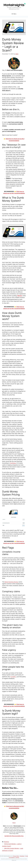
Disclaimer (22, 856)
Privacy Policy (16, 856)
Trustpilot (13, 676)
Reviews (6, 841)
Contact (17, 857)
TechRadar (13, 463)
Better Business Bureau (11, 582)
